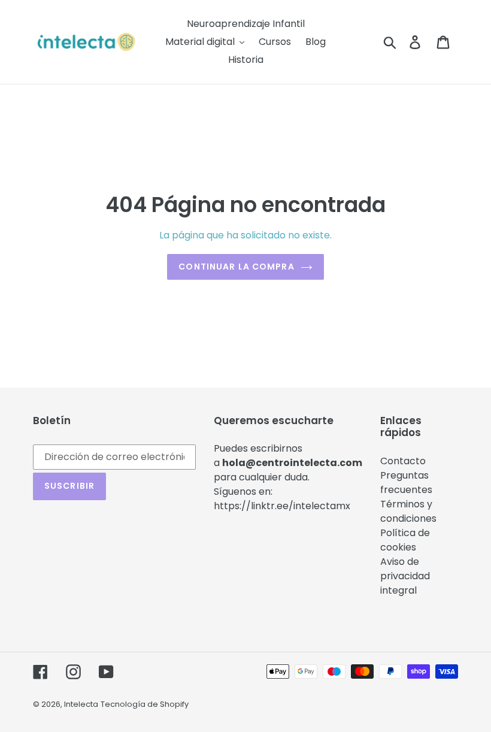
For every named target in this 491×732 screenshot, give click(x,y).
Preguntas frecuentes (406, 482)
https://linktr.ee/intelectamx (282, 506)
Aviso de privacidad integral (405, 576)
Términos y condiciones (408, 511)
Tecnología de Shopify (145, 704)
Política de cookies (405, 540)
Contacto (403, 461)
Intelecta (81, 704)
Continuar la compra (236, 267)
